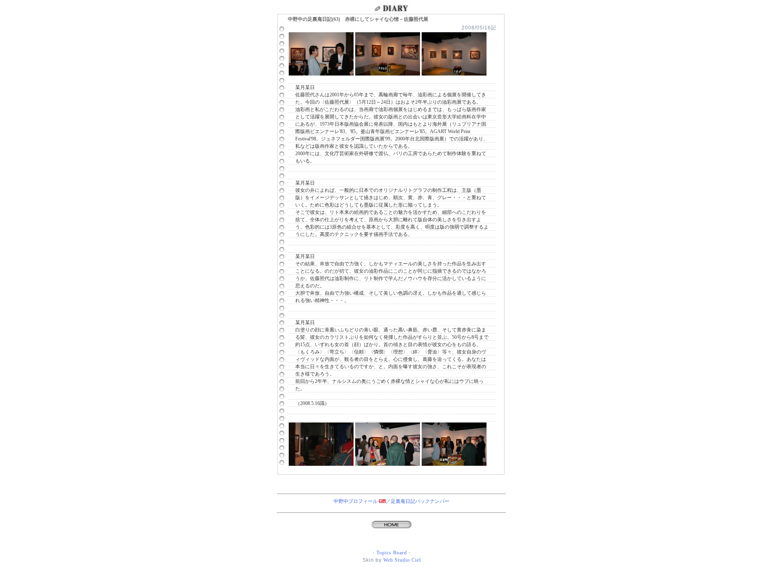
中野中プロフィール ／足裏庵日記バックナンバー (391, 501)
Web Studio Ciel (401, 560)
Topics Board (391, 553)
